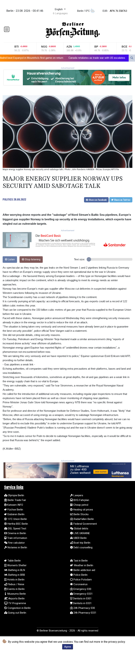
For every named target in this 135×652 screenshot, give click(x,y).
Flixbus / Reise (15, 584)
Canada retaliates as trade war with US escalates (72, 57)
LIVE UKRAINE (81, 533)
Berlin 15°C (83, 10)
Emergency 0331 (83, 593)
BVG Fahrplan (81, 500)
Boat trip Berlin (81, 542)
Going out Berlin (16, 612)
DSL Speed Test (16, 528)
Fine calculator (16, 542)
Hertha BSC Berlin (17, 523)
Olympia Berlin (15, 495)
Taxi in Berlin (80, 560)
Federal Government (85, 523)
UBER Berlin (80, 538)
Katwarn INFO (15, 504)
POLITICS (8, 199)
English (59, 9)
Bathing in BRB (16, 574)
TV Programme (17, 603)
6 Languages (60, 13)
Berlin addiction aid (84, 570)
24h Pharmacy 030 (84, 608)
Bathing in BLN (16, 570)
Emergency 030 (82, 589)
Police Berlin (80, 574)
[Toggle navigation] (7, 29)
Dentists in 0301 (82, 598)
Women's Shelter (17, 565)
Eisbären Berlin (15, 514)
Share (97, 199)
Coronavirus (80, 584)
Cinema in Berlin (16, 533)
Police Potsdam (82, 579)
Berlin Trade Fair (16, 500)
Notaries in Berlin (17, 547)
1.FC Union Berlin (17, 519)
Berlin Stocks (81, 514)
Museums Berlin (16, 593)
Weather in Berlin (83, 565)
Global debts (80, 528)
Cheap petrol (80, 504)
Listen (11, 259)
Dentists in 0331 (82, 603)
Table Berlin (14, 560)
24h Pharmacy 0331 (84, 612)
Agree (67, 646)
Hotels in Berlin (15, 579)
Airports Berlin (16, 598)
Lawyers (78, 495)
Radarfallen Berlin (83, 519)
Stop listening (32, 259)
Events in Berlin (16, 589)
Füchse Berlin (15, 509)
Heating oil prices (82, 509)
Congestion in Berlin (19, 608)
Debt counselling (82, 547)
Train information (17, 538)
